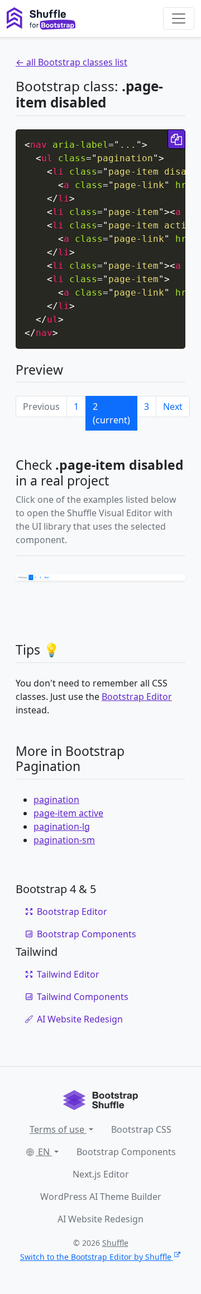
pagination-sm (64, 840)
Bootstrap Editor (137, 696)
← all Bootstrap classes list (71, 62)
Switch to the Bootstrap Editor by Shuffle (95, 1256)
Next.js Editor (101, 1174)
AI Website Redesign (80, 1019)
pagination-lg (62, 826)
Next (173, 406)
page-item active (68, 813)
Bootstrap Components (86, 934)
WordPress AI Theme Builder (100, 1196)
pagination (56, 799)
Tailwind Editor (68, 974)
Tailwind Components (82, 997)
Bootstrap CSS (141, 1129)
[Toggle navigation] (178, 18)
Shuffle (115, 1242)
